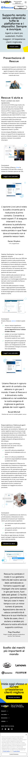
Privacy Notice (6, 751)
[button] (4, 711)
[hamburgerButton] (25, 2)
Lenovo (13, 321)
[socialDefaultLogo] (2, 729)
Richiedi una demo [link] (21, 7)
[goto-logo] (14, 706)
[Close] (26, 734)
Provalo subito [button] (14, 46)
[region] (14, 745)
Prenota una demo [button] (14, 697)
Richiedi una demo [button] (9, 543)
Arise (17, 167)
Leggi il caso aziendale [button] (10, 176)
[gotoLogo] (6, 2)
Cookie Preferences (14, 754)
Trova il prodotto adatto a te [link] (18, 2)
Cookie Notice (16, 751)
